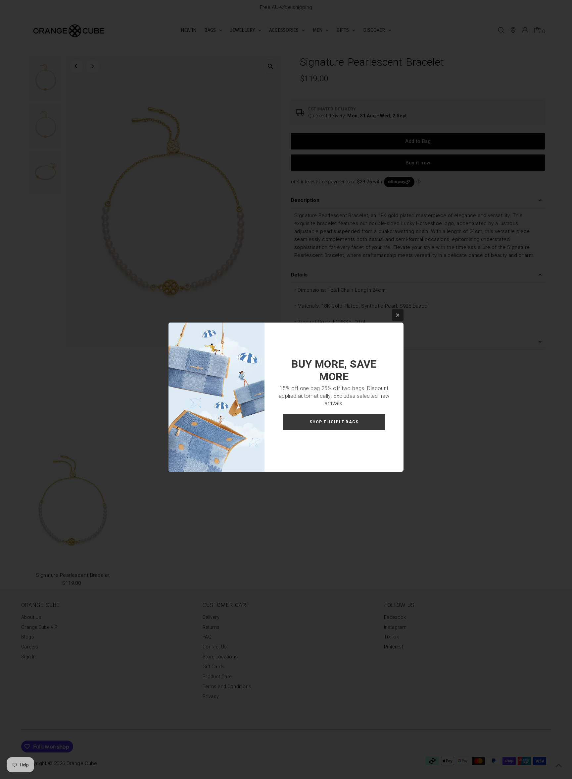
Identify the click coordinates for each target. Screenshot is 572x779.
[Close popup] (398, 315)
